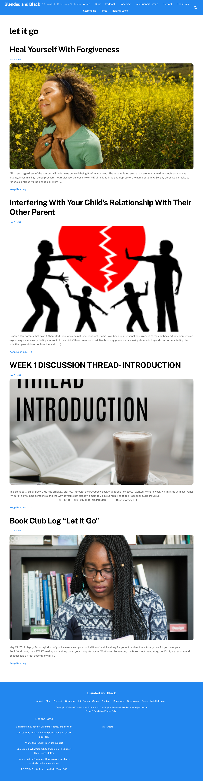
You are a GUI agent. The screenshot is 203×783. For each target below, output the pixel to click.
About (86, 4)
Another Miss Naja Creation (134, 707)
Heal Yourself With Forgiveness (64, 49)
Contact (167, 4)
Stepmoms (89, 10)
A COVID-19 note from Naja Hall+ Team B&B (44, 769)
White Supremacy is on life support (44, 742)
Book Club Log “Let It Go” (54, 520)
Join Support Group (146, 4)
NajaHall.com (120, 10)
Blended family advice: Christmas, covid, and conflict (44, 726)
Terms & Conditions (95, 711)
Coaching (125, 4)
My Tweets (107, 726)
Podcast (110, 4)
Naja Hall (15, 59)
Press (104, 10)
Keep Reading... (19, 189)
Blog (98, 4)
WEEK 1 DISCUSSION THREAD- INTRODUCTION (95, 365)
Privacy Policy (111, 711)
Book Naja (183, 4)
